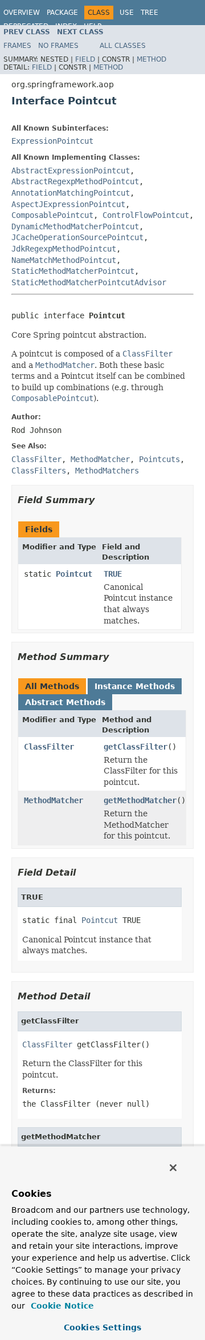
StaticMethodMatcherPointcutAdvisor (88, 282)
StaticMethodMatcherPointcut (72, 271)
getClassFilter (135, 746)
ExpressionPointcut (52, 140)
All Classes (123, 46)
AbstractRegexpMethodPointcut (75, 181)
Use (127, 13)
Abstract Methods (65, 702)
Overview (21, 13)
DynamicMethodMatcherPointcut (75, 226)
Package (62, 13)
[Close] (173, 1167)
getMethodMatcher (140, 800)
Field (85, 59)
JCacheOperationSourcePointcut (77, 237)
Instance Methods (135, 686)
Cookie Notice (61, 1305)
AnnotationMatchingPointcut (70, 192)
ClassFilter (49, 746)
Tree (149, 13)
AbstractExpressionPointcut (70, 170)
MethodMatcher (53, 800)
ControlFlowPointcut (145, 215)
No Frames (58, 46)
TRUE (113, 573)
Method (151, 59)
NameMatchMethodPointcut (63, 260)
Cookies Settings (102, 1327)
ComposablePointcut (52, 215)
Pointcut (74, 573)
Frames (17, 46)
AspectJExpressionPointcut (68, 204)
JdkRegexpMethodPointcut (63, 248)
